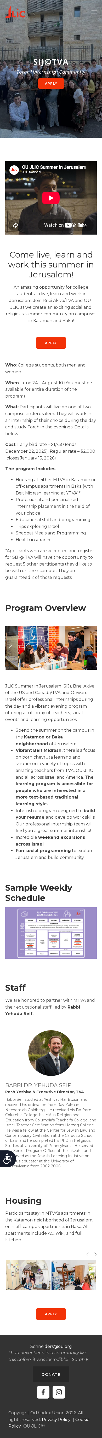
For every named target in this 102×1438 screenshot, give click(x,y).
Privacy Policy (56, 1419)
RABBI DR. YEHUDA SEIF (38, 1085)
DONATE (51, 1374)
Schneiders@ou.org (51, 1346)
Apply (51, 343)
